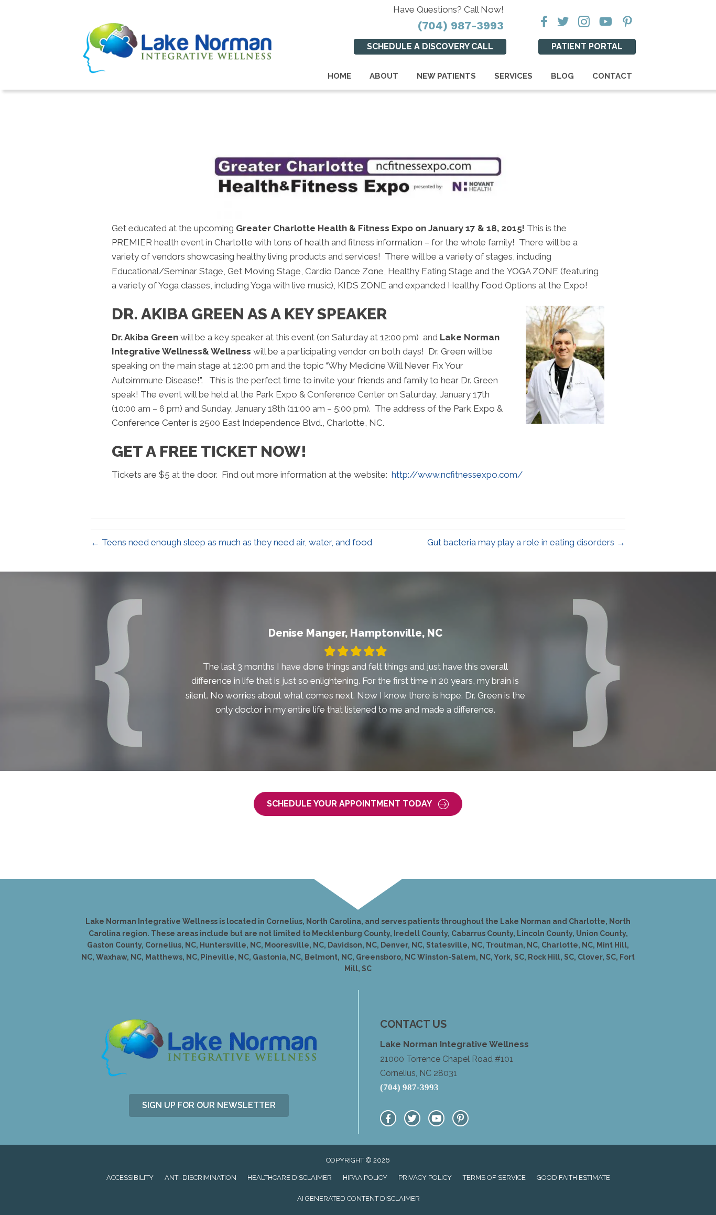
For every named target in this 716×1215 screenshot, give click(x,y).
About (384, 76)
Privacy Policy (425, 1177)
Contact (612, 76)
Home (339, 76)
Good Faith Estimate (573, 1177)
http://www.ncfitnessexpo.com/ (457, 474)
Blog (562, 76)
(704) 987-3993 (461, 25)
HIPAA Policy (365, 1177)
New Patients (446, 76)
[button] (358, 804)
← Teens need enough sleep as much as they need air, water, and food (231, 542)
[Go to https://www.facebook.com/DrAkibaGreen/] (388, 1118)
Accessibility (130, 1177)
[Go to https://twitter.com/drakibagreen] (412, 1118)
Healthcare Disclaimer (289, 1177)
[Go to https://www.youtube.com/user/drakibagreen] (436, 1118)
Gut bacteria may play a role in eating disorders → (526, 542)
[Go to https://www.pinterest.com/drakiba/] (460, 1118)
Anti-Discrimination (200, 1177)
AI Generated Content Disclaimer (358, 1198)
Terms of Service (494, 1177)
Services (513, 76)
